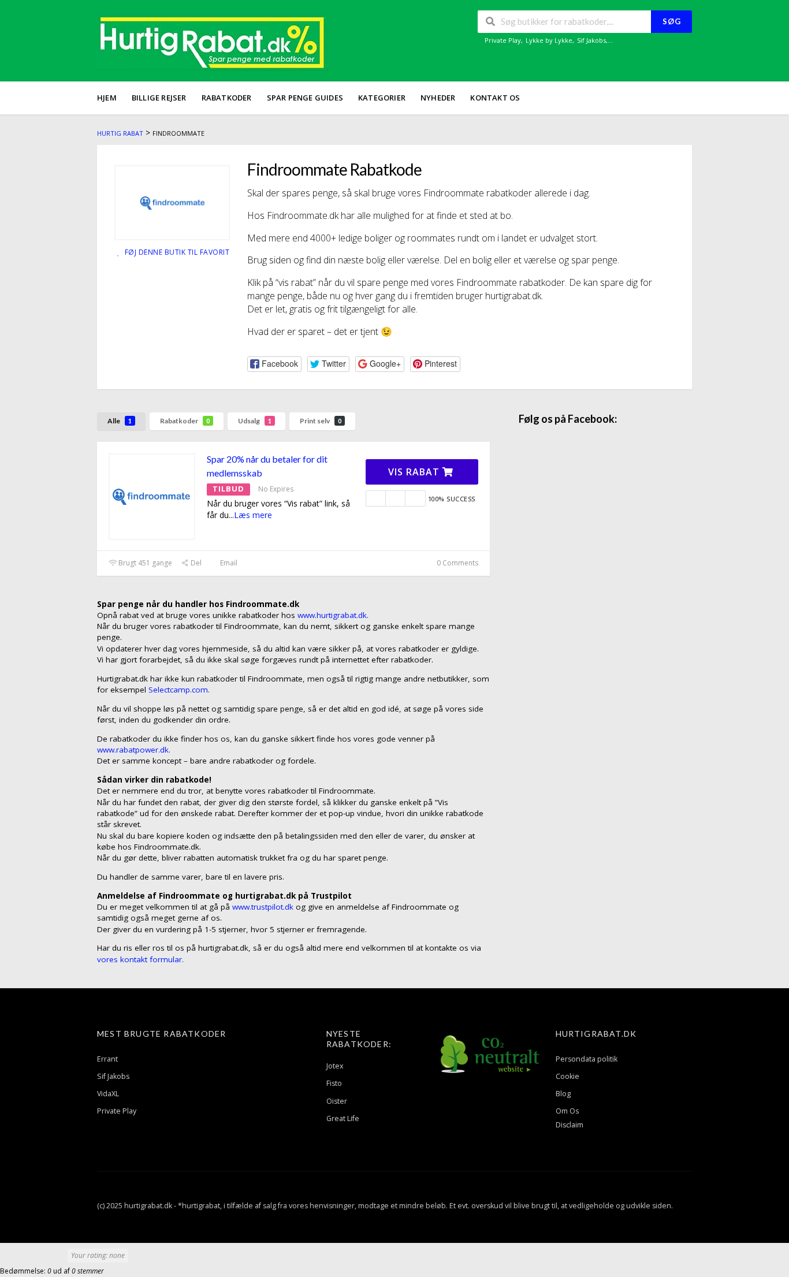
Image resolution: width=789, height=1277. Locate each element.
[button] (274, 364)
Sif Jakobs (591, 40)
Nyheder (437, 97)
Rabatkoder (227, 97)
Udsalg (254, 420)
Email (227, 563)
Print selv (320, 420)
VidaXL (108, 1094)
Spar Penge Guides (305, 97)
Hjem (107, 97)
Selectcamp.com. (179, 689)
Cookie (567, 1076)
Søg (672, 21)
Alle (119, 420)
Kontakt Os (495, 97)
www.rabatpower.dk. (133, 749)
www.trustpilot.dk (262, 907)
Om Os (567, 1111)
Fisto (334, 1083)
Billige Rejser (159, 97)
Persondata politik (586, 1059)
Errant (107, 1059)
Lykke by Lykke (549, 40)
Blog (563, 1094)
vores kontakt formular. (140, 959)
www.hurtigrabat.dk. (333, 615)
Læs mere (253, 514)
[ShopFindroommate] (172, 202)
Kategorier (381, 97)
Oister (336, 1101)
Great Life (342, 1118)
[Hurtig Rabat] (212, 41)
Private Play (503, 40)
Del (195, 563)
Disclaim (569, 1125)
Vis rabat (415, 472)
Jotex (335, 1066)
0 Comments (456, 563)
